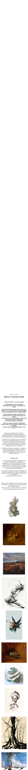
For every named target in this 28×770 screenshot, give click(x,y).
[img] (14, 192)
